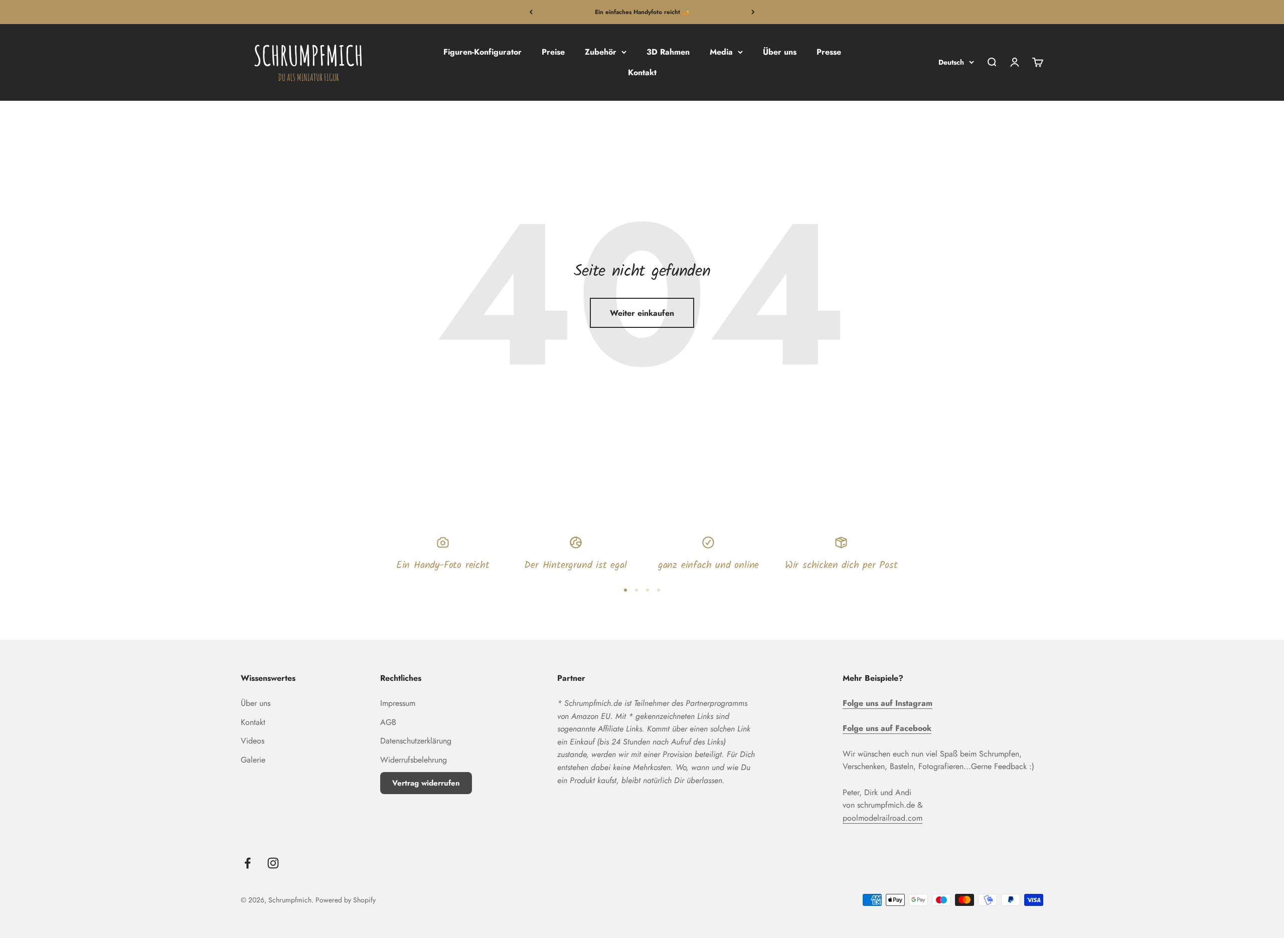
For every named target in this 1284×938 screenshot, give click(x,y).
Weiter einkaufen (642, 313)
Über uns (779, 52)
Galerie (253, 760)
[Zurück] (531, 12)
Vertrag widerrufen (426, 783)
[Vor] (753, 12)
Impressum (397, 703)
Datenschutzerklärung (415, 740)
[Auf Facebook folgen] (247, 863)
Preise (553, 52)
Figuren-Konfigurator (482, 52)
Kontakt (642, 73)
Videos (252, 740)
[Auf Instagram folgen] (273, 863)
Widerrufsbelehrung (413, 760)
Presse (829, 52)
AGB (388, 722)
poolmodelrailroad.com (882, 818)
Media (721, 52)
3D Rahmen (668, 52)
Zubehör (600, 52)
